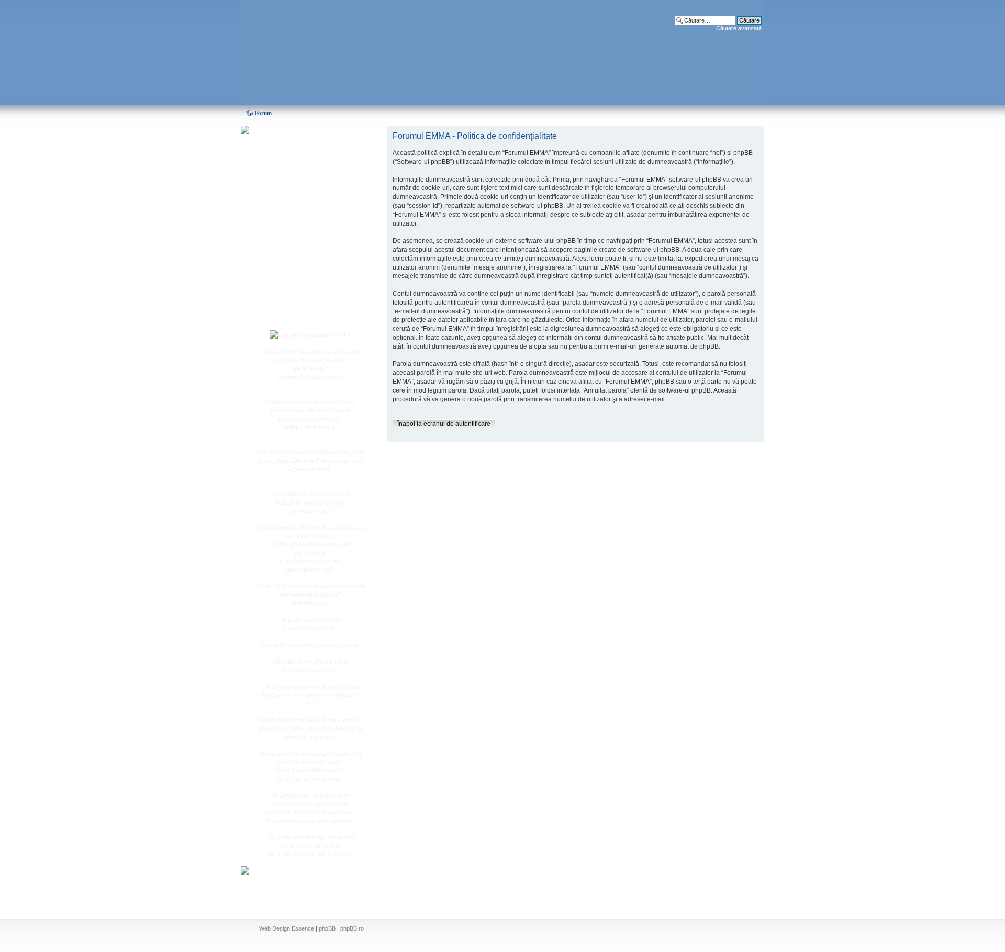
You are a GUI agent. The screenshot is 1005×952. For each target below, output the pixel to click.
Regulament (290, 271)
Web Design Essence (286, 928)
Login (283, 313)
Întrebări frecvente (298, 259)
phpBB (327, 928)
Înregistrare (290, 302)
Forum (263, 113)
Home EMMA (294, 182)
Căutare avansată (739, 28)
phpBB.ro (352, 928)
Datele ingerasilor (297, 248)
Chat (281, 205)
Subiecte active (294, 236)
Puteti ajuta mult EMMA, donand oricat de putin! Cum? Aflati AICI (304, 148)
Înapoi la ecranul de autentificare (443, 424)
